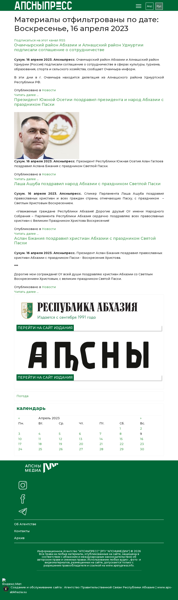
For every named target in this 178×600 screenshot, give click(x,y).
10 (20, 439)
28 (101, 449)
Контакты (22, 531)
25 (40, 449)
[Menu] (138, 6)
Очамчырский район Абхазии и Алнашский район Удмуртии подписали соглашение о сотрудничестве (78, 47)
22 (122, 444)
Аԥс (149, 6)
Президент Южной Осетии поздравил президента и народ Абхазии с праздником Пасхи (89, 102)
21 (101, 444)
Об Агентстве (25, 524)
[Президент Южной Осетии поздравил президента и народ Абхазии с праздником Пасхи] (89, 135)
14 (101, 439)
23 (142, 444)
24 (20, 449)
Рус (159, 6)
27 (81, 449)
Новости (49, 90)
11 (39, 439)
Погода (22, 396)
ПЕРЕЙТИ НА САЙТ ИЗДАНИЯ (45, 328)
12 (60, 439)
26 (61, 449)
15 (121, 439)
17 (19, 444)
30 (142, 449)
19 (60, 444)
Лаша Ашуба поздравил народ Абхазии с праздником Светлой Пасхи (87, 183)
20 (81, 444)
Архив (19, 538)
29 (122, 449)
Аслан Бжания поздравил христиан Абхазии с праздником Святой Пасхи (85, 241)
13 (80, 439)
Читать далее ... (26, 95)
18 (40, 444)
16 (141, 439)
